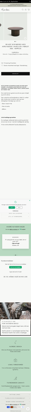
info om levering (15, 213)
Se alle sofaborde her (20, 124)
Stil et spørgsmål (15, 216)
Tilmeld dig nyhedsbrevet (15, 398)
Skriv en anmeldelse (15, 267)
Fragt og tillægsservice (13, 54)
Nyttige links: (15, 394)
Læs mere (24, 204)
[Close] (29, 200)
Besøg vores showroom (15, 401)
